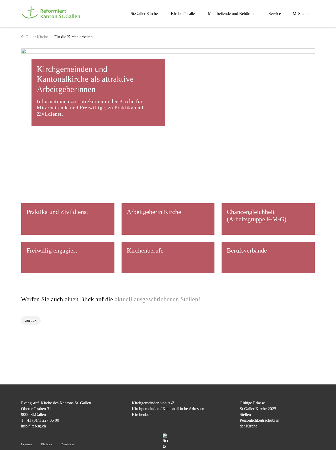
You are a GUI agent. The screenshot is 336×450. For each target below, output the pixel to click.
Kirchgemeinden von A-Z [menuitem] (153, 403)
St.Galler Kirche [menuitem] (144, 13)
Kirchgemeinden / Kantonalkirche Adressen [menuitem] (168, 408)
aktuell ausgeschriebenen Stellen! (157, 299)
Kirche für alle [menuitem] (183, 13)
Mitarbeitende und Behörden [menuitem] (231, 13)
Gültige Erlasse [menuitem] (252, 403)
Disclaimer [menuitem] (46, 444)
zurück (30, 320)
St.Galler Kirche (34, 37)
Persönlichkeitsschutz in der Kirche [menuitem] (259, 423)
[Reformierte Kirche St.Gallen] (52, 21)
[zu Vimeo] (311, 430)
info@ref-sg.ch (33, 426)
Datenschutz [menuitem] (67, 444)
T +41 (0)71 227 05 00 (40, 420)
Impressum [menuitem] (27, 444)
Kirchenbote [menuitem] (142, 414)
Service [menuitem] (275, 13)
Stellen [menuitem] (245, 414)
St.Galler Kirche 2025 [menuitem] (258, 408)
